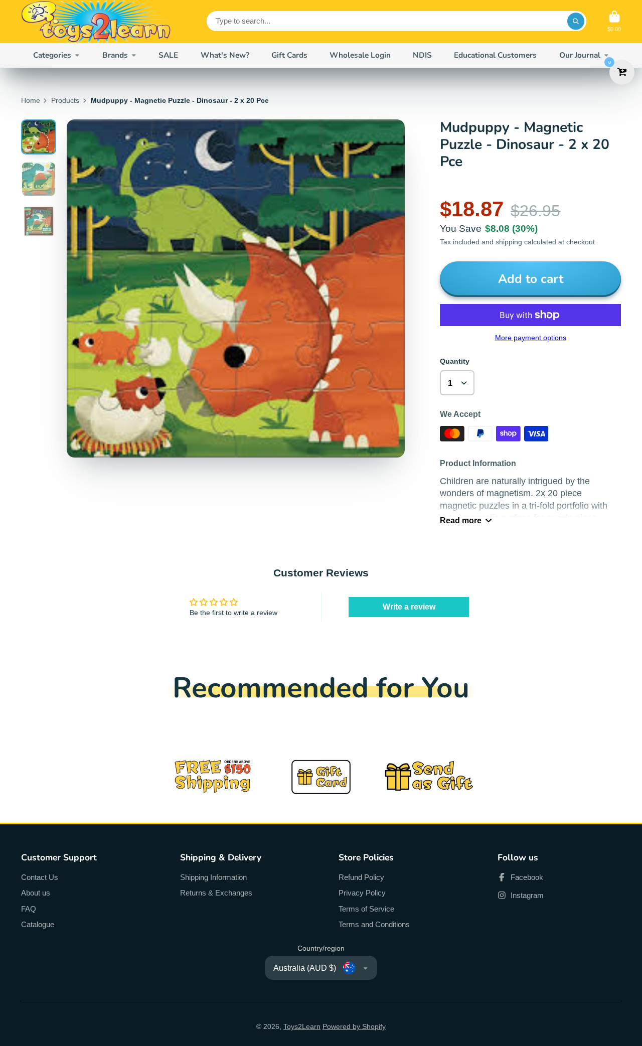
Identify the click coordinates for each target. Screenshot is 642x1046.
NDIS (422, 55)
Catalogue (37, 924)
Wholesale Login (360, 55)
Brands (115, 55)
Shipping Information (213, 877)
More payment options (530, 338)
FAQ (28, 909)
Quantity (454, 361)
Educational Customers (495, 55)
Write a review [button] (409, 607)
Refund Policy (361, 877)
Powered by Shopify (354, 1026)
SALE (168, 55)
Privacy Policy (362, 892)
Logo (96, 21)
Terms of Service (366, 909)
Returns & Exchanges (216, 892)
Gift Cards (289, 55)
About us (35, 892)
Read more (461, 520)
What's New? (225, 55)
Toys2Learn (301, 1026)
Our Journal (579, 55)
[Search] (575, 21)
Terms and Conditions (374, 924)
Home (30, 100)
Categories (52, 55)
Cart (614, 21)
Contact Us (39, 877)
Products (65, 100)
